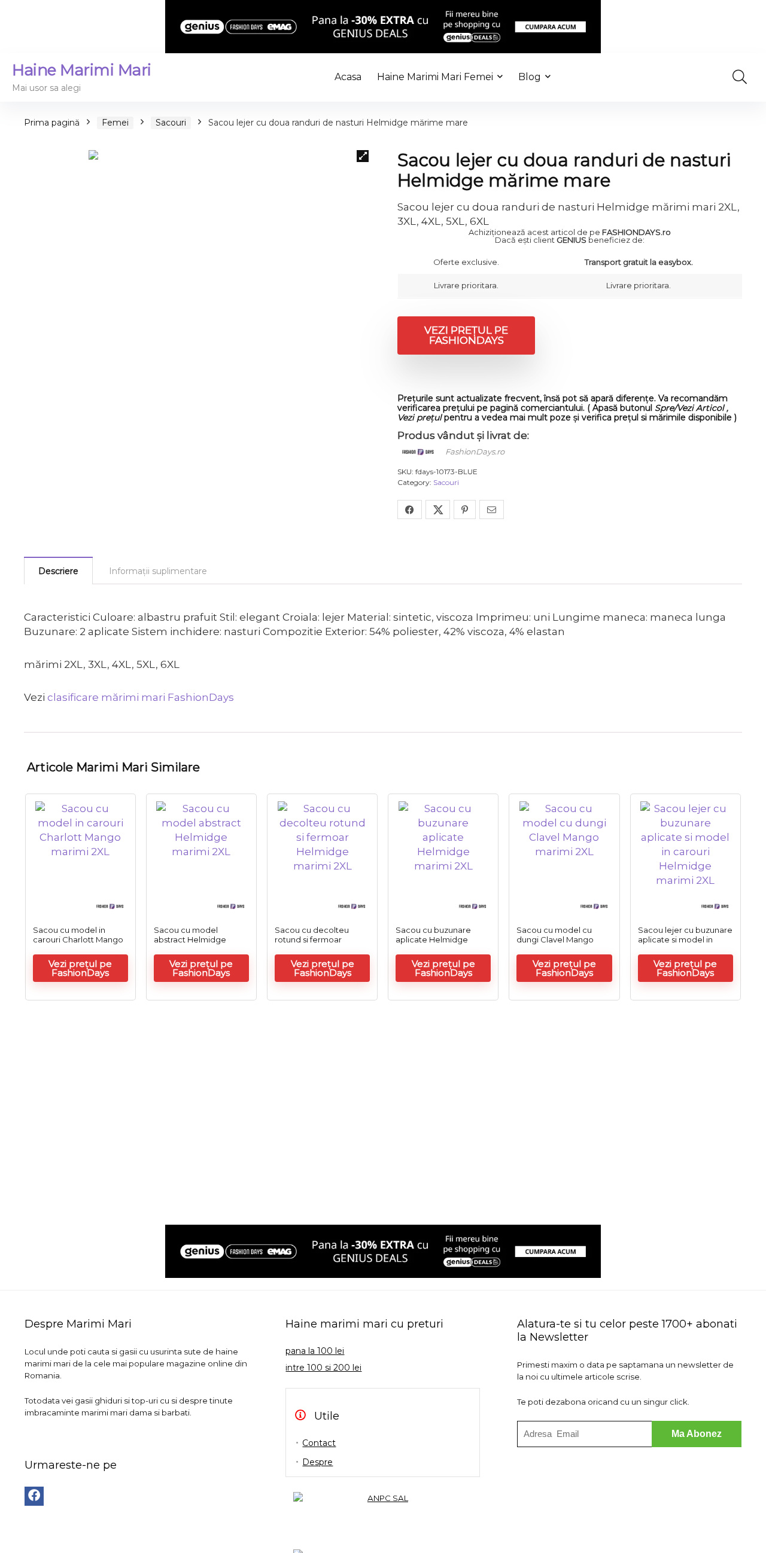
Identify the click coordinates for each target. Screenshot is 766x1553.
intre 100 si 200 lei (323, 1367)
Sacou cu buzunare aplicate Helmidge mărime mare (433, 939)
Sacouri (171, 122)
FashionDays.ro (474, 451)
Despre (317, 1462)
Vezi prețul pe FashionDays (466, 335)
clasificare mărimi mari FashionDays (140, 697)
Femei (115, 122)
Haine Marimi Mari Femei (435, 77)
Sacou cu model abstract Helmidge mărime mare (190, 939)
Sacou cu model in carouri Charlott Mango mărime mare (78, 939)
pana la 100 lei (314, 1350)
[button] (363, 156)
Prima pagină (52, 122)
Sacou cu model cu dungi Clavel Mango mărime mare (555, 939)
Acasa (348, 77)
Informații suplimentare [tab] (158, 571)
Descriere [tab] (58, 571)
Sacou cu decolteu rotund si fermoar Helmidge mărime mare (322, 939)
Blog (529, 77)
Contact (319, 1443)
